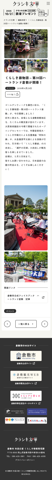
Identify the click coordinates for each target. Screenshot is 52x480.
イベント (10, 311)
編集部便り (22, 20)
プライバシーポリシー (25, 460)
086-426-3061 (18, 456)
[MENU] (48, 3)
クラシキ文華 (9, 20)
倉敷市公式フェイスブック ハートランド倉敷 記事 (23, 297)
